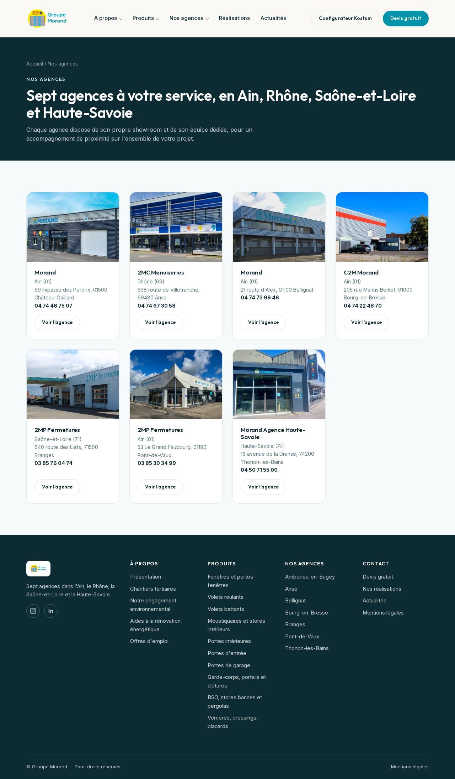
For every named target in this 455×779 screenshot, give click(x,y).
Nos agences (186, 18)
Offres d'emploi (149, 641)
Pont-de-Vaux (302, 636)
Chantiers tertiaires (153, 589)
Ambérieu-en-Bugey (310, 577)
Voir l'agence (57, 322)
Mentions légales (383, 613)
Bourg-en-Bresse (306, 613)
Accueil (34, 64)
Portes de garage (229, 665)
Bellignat (295, 600)
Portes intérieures (229, 641)
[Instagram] (33, 611)
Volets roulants (225, 597)
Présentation (145, 577)
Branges (295, 624)
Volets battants (226, 609)
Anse (291, 589)
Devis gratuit (378, 577)
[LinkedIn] (51, 611)
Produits (143, 18)
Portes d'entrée (227, 653)
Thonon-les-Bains (307, 648)
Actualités (273, 18)
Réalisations (234, 18)
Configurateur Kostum (345, 18)
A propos (105, 18)
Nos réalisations (382, 589)
